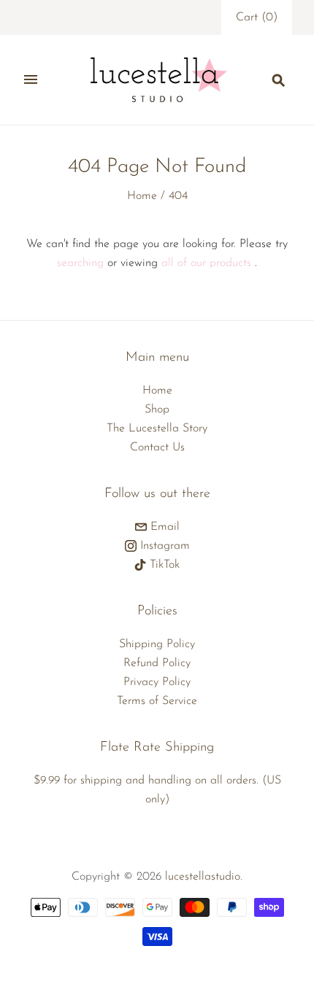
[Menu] (30, 79)
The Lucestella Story (157, 428)
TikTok (163, 565)
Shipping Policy (157, 644)
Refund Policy (157, 663)
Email (163, 527)
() (256, 17)
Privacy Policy (157, 682)
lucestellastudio (202, 877)
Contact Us (157, 447)
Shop (157, 409)
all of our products (206, 263)
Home (142, 196)
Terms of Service (157, 701)
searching (80, 263)
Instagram (163, 546)
